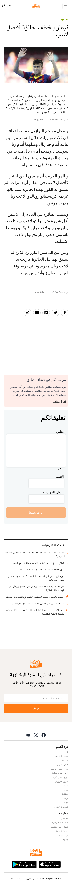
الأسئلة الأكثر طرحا (60, 822)
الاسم (60, 476)
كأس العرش (62, 764)
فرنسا (65, 798)
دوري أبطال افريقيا (59, 768)
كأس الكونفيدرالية (60, 773)
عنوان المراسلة (53, 492)
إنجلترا (65, 785)
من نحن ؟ (63, 818)
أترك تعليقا (36, 512)
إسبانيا (64, 19)
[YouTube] (28, 735)
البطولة (65, 760)
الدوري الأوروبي (61, 781)
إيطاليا (65, 794)
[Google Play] (24, 864)
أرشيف (65, 839)
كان (66, 752)
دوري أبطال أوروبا (60, 777)
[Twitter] (36, 735)
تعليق (60, 431)
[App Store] (50, 864)
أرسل (36, 708)
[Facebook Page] (43, 735)
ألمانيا (65, 802)
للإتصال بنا (63, 835)
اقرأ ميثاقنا (59, 401)
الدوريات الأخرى (61, 807)
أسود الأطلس (61, 756)
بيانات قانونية (62, 831)
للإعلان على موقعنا (59, 827)
